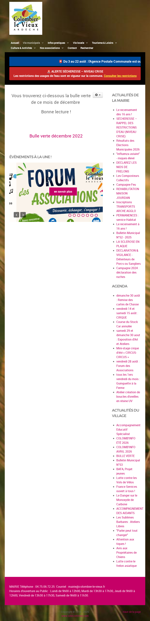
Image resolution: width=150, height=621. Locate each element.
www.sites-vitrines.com (75, 616)
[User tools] (98, 95)
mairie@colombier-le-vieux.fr (86, 587)
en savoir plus (56, 191)
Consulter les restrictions (120, 76)
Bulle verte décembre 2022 (56, 136)
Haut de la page (132, 611)
